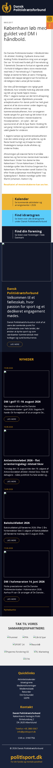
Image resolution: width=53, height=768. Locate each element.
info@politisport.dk (26, 731)
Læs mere (14, 344)
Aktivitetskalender (26, 679)
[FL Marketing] (41, 651)
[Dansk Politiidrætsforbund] (24, 8)
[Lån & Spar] (39, 637)
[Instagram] (49, 19)
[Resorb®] (34, 644)
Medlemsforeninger (26, 685)
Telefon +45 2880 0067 (27, 728)
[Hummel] (12, 637)
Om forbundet (26, 694)
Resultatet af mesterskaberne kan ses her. (26, 184)
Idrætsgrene (26, 682)
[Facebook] (49, 25)
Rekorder (26, 691)
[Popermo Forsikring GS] (16, 651)
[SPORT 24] (18, 644)
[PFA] (25, 637)
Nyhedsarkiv (10, 609)
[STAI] (26, 658)
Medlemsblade (27, 688)
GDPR (26, 698)
